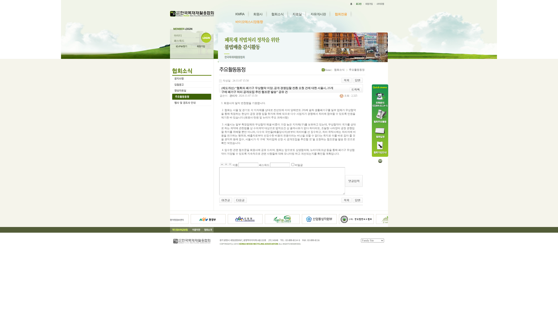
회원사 (257, 14)
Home (328, 70)
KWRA (239, 14)
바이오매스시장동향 (249, 21)
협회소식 (277, 14)
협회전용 (341, 14)
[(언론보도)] (225, 199)
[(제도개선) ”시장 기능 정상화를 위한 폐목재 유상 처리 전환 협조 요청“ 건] (240, 199)
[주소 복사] (355, 89)
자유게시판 (318, 14)
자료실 (297, 14)
